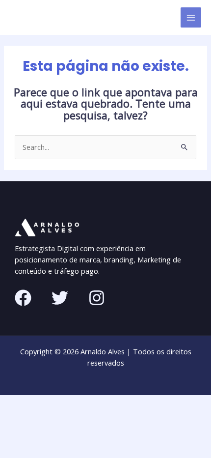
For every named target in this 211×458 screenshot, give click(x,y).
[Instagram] (96, 297)
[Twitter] (60, 297)
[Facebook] (23, 297)
